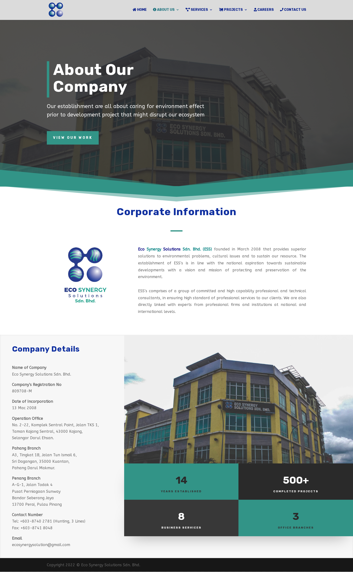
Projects (233, 10)
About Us (165, 10)
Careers (265, 10)
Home (141, 10)
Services (199, 10)
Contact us (294, 10)
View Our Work (72, 138)
